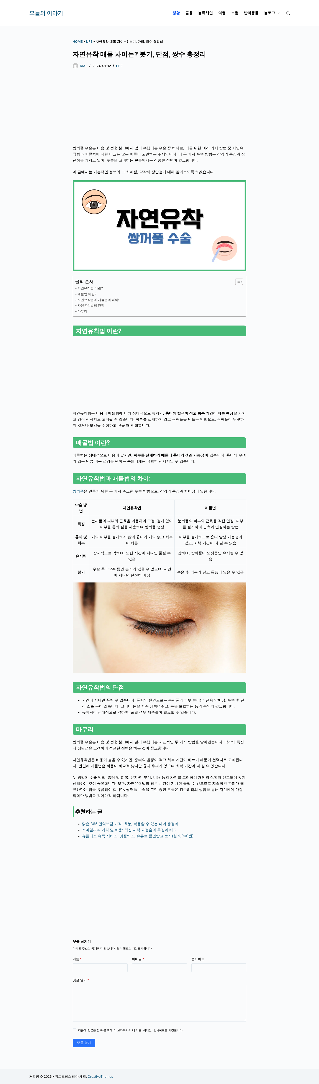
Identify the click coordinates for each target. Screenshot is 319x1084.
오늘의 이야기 (46, 13)
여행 (222, 13)
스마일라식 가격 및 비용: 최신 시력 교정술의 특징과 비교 (129, 830)
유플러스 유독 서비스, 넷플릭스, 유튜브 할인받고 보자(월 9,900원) (138, 836)
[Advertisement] (159, 108)
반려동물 (251, 13)
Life (89, 41)
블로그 (269, 13)
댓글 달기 (81, 980)
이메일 (138, 959)
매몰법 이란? (86, 294)
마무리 (82, 311)
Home (78, 41)
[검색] (288, 13)
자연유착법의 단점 (90, 305)
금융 (189, 13)
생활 (176, 13)
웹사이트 (197, 959)
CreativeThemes (100, 1076)
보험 (234, 13)
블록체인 (205, 13)
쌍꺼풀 (78, 491)
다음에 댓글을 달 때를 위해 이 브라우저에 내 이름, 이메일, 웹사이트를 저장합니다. (130, 1030)
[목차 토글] (237, 281)
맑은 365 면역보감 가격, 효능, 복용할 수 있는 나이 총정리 (130, 824)
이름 (77, 959)
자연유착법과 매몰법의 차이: (98, 300)
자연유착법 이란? (90, 288)
